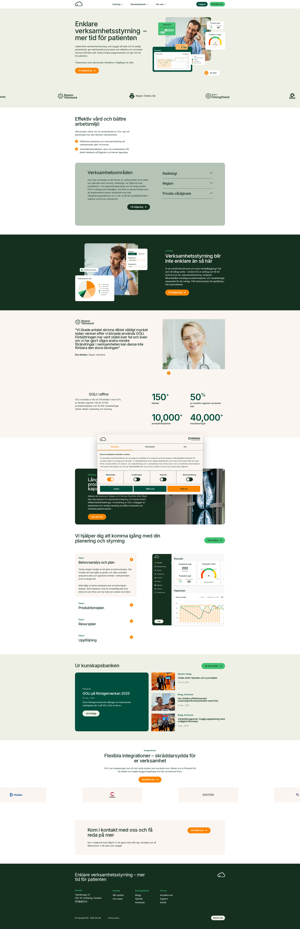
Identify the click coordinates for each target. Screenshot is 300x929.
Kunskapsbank (142, 890)
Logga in (202, 4)
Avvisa (116, 489)
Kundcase (188, 694)
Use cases (117, 899)
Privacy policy (113, 918)
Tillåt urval (150, 489)
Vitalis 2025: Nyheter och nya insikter (197, 678)
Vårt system (118, 895)
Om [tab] (185, 447)
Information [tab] (150, 447)
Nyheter (181, 674)
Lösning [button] (116, 4)
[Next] (169, 373)
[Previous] (164, 373)
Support (164, 899)
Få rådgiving (137, 207)
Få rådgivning (85, 70)
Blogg (188, 674)
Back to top (218, 918)
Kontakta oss (217, 4)
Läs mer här (97, 517)
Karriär (163, 902)
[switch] (136, 479)
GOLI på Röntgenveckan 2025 (106, 693)
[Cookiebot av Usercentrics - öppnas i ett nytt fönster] (190, 439)
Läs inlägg (91, 713)
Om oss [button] (160, 4)
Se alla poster (211, 666)
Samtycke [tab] (115, 447)
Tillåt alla (183, 489)
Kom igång (213, 540)
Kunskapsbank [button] (138, 4)
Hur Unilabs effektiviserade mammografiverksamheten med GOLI (198, 699)
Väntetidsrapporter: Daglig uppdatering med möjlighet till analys (201, 720)
